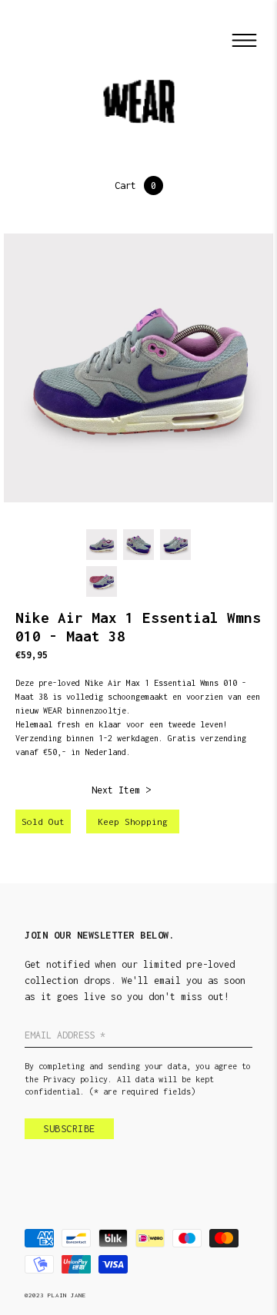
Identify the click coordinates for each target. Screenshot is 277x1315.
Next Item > (121, 790)
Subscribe (69, 1128)
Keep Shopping (133, 821)
